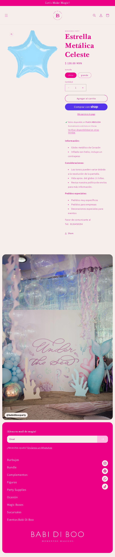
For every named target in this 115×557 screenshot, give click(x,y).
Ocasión (12, 497)
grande (84, 75)
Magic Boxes (15, 505)
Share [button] (71, 233)
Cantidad (69, 82)
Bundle (12, 467)
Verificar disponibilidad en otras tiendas (83, 131)
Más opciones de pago (86, 114)
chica (70, 75)
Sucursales (14, 512)
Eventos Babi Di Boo (20, 520)
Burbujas (13, 460)
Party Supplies (16, 490)
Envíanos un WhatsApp (39, 447)
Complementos (17, 475)
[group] (57, 337)
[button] (6, 15)
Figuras (12, 482)
